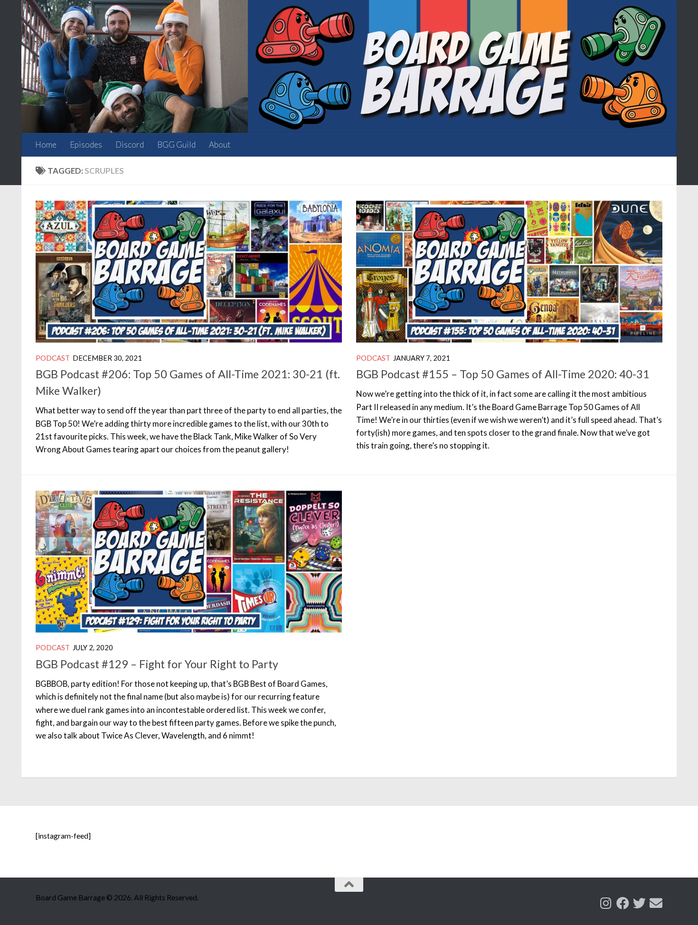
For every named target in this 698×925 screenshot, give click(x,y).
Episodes (86, 144)
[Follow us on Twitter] (639, 903)
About (219, 144)
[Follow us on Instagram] (606, 903)
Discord (129, 144)
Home (46, 144)
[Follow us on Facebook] (622, 903)
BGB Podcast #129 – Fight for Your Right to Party (157, 664)
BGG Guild (176, 144)
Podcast (53, 358)
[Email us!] (656, 903)
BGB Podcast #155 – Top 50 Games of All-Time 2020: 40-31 (503, 374)
